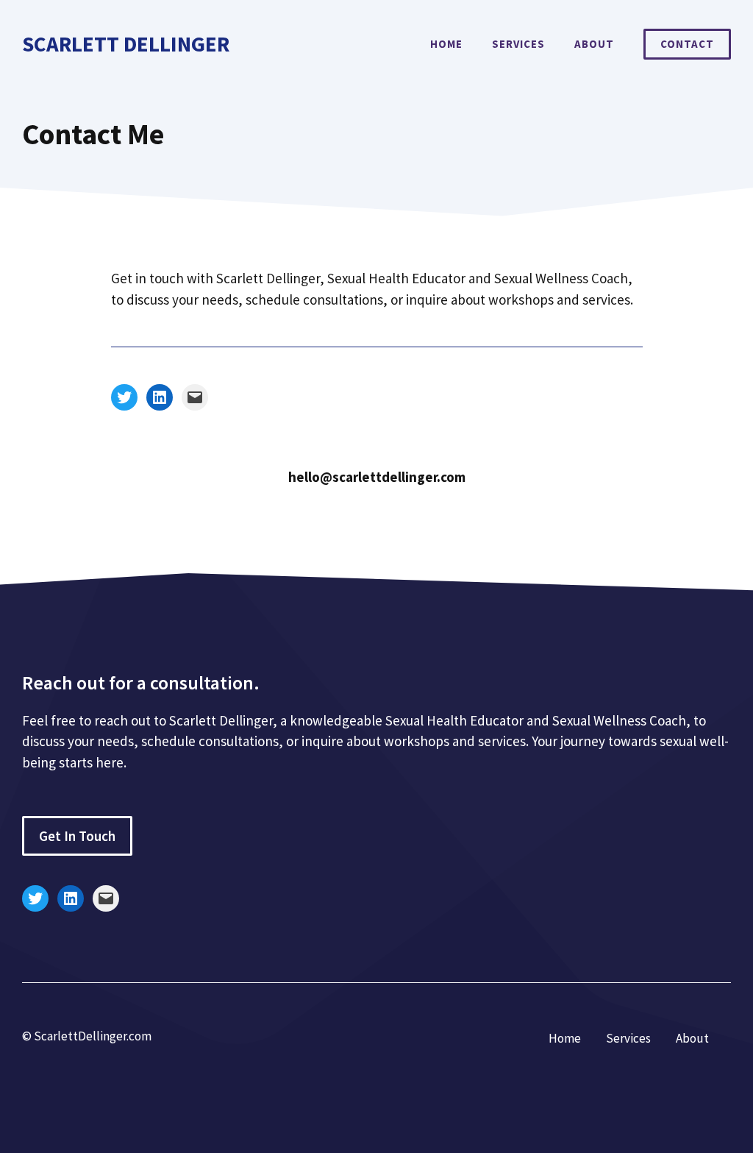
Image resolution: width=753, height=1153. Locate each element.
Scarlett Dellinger (125, 43)
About (594, 44)
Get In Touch (77, 836)
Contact (687, 44)
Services (518, 44)
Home (446, 44)
